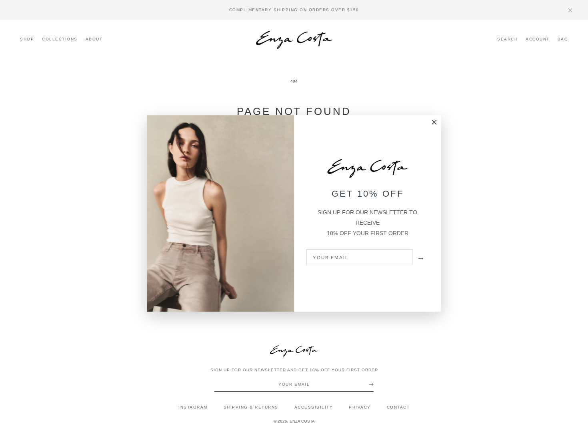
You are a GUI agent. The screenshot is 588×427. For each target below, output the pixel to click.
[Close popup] (434, 122)
